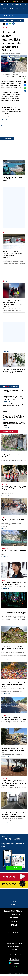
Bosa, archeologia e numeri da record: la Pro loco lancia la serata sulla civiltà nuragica (13, 684)
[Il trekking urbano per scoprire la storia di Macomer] (14, 442)
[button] (4, 23)
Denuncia (7, 130)
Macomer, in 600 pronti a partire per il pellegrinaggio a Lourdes (13, 404)
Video (11, 8)
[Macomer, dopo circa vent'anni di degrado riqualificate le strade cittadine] (14, 705)
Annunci (14, 901)
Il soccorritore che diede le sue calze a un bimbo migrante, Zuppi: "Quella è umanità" (13, 303)
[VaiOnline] (14, 922)
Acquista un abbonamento (14, 896)
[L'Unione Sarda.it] (14, 4)
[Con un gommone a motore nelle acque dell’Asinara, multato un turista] (14, 167)
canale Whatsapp (21, 78)
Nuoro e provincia (13, 20)
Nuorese (5, 126)
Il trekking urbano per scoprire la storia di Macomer (13, 391)
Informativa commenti (14, 946)
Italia (23, 8)
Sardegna (17, 8)
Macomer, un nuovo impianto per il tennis (13, 550)
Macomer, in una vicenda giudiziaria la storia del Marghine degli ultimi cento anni (12, 750)
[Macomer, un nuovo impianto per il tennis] (14, 538)
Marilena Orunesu (7, 401)
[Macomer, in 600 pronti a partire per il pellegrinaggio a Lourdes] (14, 506)
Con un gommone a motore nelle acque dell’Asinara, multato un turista (12, 178)
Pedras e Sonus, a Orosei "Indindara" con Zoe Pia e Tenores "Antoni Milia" (14, 416)
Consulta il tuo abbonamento (14, 893)
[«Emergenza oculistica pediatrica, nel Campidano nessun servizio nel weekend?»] (14, 241)
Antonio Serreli (5, 119)
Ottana (11, 126)
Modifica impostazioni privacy (14, 943)
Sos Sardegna (13, 12)
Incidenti (21, 12)
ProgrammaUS (4, 8)
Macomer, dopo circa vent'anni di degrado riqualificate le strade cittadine (13, 718)
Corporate (14, 949)
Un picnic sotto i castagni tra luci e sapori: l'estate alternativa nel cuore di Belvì (14, 423)
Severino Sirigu (6, 427)
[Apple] (14, 959)
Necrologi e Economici (14, 935)
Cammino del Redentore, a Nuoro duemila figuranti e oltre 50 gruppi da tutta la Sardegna (13, 397)
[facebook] (5, 1)
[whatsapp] (7, 1)
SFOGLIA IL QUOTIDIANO (8, 15)
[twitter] (2, 1)
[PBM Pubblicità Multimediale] (14, 925)
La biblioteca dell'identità (14, 898)
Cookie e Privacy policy (14, 932)
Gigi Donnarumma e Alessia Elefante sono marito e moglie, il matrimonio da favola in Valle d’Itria (14, 371)
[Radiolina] (14, 884)
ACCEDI (24, 1)
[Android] (14, 963)
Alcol (13, 130)
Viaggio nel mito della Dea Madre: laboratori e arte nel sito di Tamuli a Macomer (12, 648)
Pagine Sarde (14, 904)
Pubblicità (14, 938)
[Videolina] (14, 876)
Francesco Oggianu (7, 394)
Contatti (14, 940)
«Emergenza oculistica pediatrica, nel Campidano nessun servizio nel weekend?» (12, 254)
